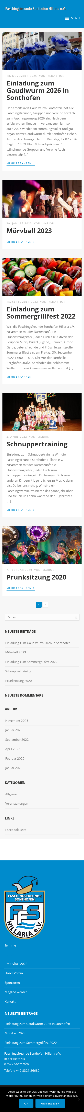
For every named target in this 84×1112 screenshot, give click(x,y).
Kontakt (10, 1001)
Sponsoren (12, 983)
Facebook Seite (15, 830)
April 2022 (12, 749)
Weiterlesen (50, 1103)
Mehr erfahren (21, 163)
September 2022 (17, 739)
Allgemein (12, 794)
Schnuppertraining (37, 443)
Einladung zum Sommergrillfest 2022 (41, 312)
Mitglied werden (16, 992)
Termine (10, 945)
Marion (48, 223)
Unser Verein (14, 973)
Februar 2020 (14, 758)
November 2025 (16, 721)
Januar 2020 (13, 768)
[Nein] (79, 1099)
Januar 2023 (13, 730)
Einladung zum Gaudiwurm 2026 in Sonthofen (38, 90)
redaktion (56, 76)
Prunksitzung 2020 (36, 577)
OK (26, 1103)
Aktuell (10, 955)
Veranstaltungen (16, 803)
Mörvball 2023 (29, 230)
